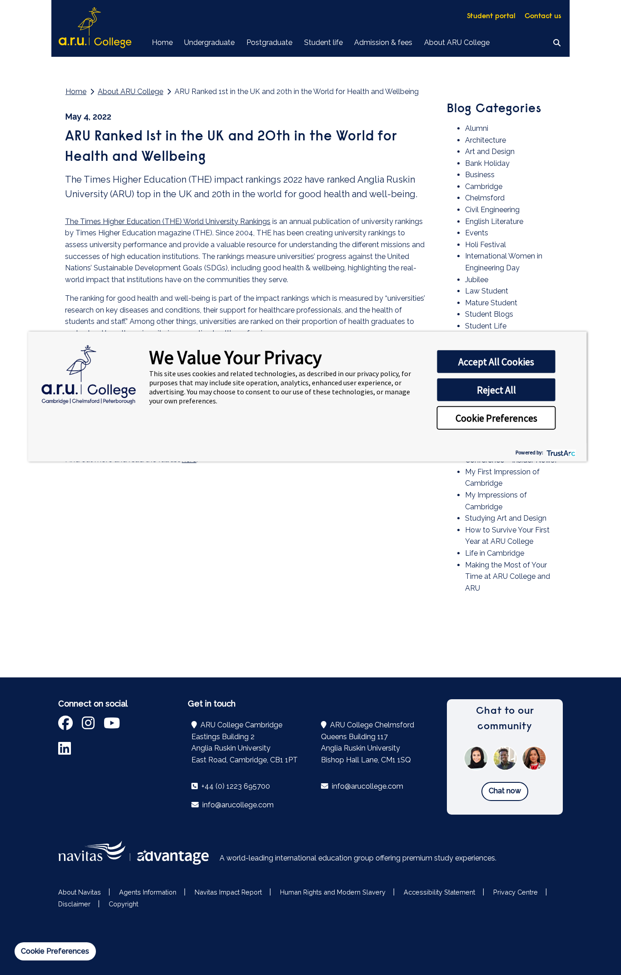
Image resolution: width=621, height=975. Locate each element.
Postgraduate (269, 42)
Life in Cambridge (494, 553)
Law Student (486, 291)
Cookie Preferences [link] (55, 951)
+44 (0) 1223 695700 (235, 786)
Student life (323, 42)
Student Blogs (489, 314)
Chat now (505, 790)
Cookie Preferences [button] (496, 418)
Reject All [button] (496, 389)
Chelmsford (485, 198)
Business (480, 174)
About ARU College (457, 42)
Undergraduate (209, 42)
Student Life (485, 326)
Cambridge (483, 186)
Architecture (485, 140)
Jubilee (476, 279)
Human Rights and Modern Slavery (333, 892)
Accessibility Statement (439, 892)
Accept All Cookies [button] (496, 361)
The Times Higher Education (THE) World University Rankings (167, 221)
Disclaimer (74, 904)
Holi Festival (485, 244)
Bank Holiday (487, 163)
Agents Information (147, 892)
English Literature (494, 221)
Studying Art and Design (505, 518)
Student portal (491, 16)
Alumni (476, 128)
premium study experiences (448, 858)
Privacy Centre (515, 892)
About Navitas (79, 892)
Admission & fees (383, 42)
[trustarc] (560, 452)
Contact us (543, 16)
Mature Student (491, 302)
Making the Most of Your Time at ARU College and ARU (507, 576)
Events (476, 233)
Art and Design (490, 151)
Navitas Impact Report (228, 892)
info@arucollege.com (237, 805)
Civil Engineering (492, 209)
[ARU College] (95, 28)
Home (162, 42)
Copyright (123, 904)
